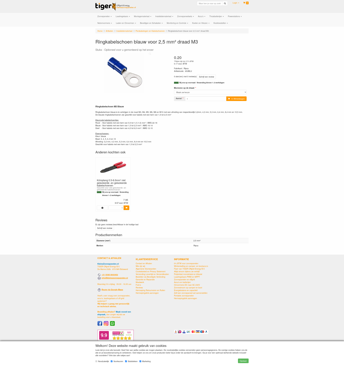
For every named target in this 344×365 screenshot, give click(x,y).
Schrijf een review (206, 76)
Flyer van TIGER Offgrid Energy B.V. (189, 268)
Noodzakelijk (103, 361)
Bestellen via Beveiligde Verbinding (150, 276)
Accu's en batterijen (182, 282)
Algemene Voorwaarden (146, 268)
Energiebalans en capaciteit (186, 290)
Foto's (138, 284)
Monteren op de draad (184, 87)
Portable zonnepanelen (184, 295)
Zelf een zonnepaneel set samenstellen (190, 293)
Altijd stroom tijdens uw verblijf (187, 271)
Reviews (139, 287)
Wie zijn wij (140, 266)
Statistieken (133, 361)
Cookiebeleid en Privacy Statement (150, 271)
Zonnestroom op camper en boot (188, 287)
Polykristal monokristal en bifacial (188, 274)
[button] (236, 2)
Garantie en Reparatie (145, 279)
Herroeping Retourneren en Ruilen (150, 290)
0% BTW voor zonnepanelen (186, 263)
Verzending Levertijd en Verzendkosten (152, 274)
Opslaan (243, 360)
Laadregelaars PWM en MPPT (187, 276)
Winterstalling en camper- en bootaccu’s (191, 266)
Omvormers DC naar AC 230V (187, 284)
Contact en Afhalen (144, 263)
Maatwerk (140, 282)
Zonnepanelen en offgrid (184, 279)
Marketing (146, 361)
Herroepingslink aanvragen (147, 293)
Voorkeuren (118, 361)
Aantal (179, 98)
